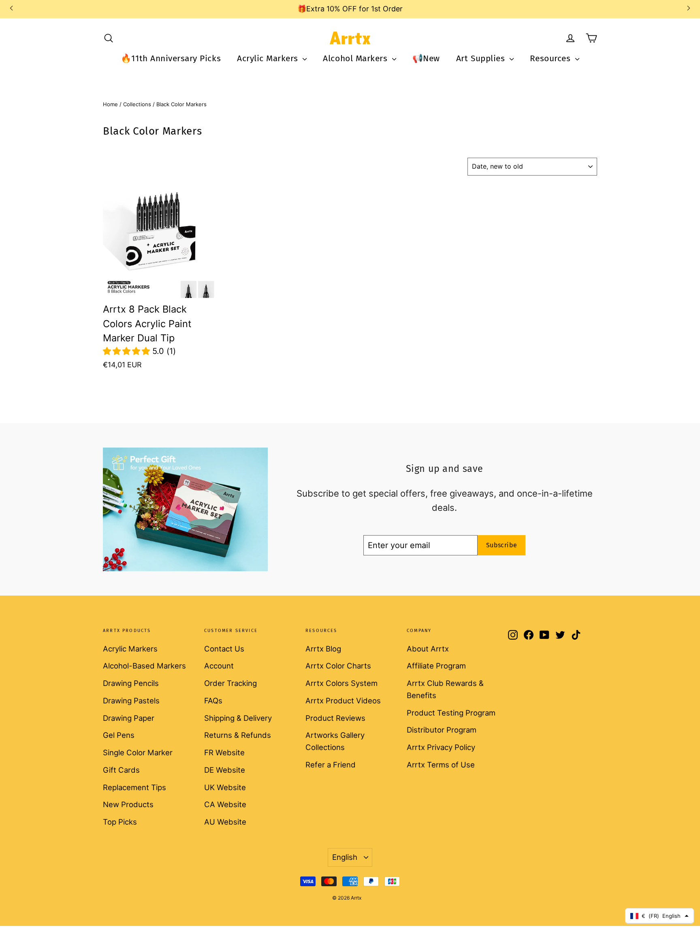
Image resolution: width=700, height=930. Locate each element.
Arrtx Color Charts (338, 665)
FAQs (213, 700)
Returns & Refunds (237, 735)
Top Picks (120, 821)
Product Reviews (335, 718)
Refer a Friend (330, 764)
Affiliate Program (436, 665)
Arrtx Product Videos (343, 700)
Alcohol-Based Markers (144, 665)
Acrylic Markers (269, 58)
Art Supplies (482, 58)
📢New (426, 58)
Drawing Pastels (131, 700)
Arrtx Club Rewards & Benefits (445, 689)
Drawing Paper (128, 718)
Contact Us (224, 648)
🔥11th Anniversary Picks (171, 58)
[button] (127, 351)
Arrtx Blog (323, 648)
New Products (128, 804)
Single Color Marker (138, 752)
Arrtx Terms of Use (441, 764)
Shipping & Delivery (238, 718)
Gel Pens (118, 735)
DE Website (224, 769)
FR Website (224, 752)
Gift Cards (121, 769)
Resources (551, 58)
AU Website (225, 821)
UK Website (225, 787)
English (344, 857)
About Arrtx (428, 648)
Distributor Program (441, 729)
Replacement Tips (134, 787)
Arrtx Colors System (341, 683)
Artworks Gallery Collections (335, 741)
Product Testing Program (451, 712)
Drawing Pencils (131, 683)
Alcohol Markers (356, 58)
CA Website (225, 804)
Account (219, 665)
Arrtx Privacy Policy (441, 747)
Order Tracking (230, 683)
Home (110, 104)
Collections (137, 104)
